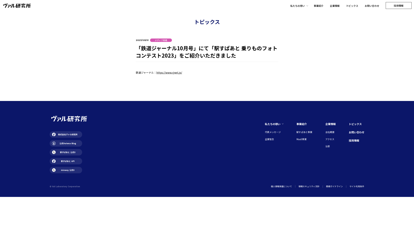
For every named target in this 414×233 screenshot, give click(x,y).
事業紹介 (318, 6)
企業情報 (335, 6)
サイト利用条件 (356, 186)
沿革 (327, 146)
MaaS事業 (301, 139)
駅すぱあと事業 (304, 132)
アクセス (329, 139)
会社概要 (329, 132)
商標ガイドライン (334, 186)
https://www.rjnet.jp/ (169, 72)
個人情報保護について (281, 186)
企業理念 (269, 139)
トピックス (352, 6)
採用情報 (354, 140)
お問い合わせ (372, 6)
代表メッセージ (273, 132)
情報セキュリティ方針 (309, 186)
